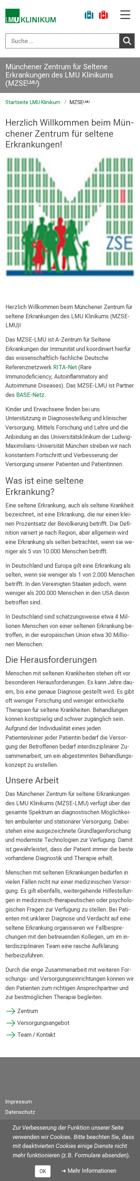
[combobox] (70, 40)
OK (42, 1171)
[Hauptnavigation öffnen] (125, 15)
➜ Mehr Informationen (88, 1170)
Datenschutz (20, 1112)
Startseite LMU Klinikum (32, 102)
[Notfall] (103, 16)
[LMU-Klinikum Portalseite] (30, 16)
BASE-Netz (30, 395)
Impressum (18, 1102)
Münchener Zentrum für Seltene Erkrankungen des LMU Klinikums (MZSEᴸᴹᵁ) (59, 75)
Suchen (127, 40)
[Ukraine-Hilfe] (89, 16)
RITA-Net (65, 367)
